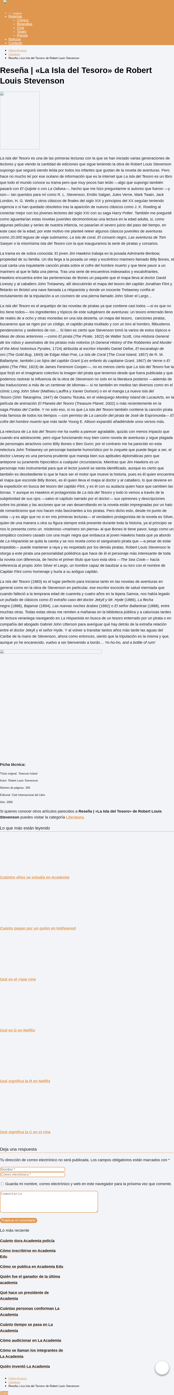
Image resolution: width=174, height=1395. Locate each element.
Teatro (21, 31)
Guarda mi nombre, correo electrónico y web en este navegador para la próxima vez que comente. (88, 1184)
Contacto (15, 43)
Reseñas (15, 16)
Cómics (22, 20)
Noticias (14, 39)
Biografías (24, 24)
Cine (20, 28)
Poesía (22, 35)
